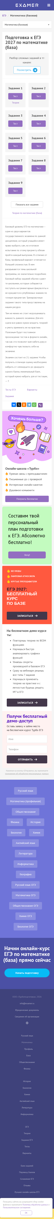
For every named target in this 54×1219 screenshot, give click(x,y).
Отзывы (27, 1185)
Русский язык (25, 790)
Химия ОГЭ (25, 916)
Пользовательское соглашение (16, 1207)
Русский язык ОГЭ (25, 885)
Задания (9, 396)
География (26, 874)
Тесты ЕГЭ (10, 389)
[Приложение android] (27, 1023)
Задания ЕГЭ (27, 1140)
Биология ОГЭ (25, 926)
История (35, 822)
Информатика (25, 864)
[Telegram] (29, 404)
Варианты (32, 389)
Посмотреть (24, 70)
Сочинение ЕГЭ (27, 1179)
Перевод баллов (27, 1172)
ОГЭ (27, 1126)
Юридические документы (27, 1010)
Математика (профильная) (25, 801)
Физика (15, 822)
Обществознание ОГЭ (25, 905)
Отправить (25, 759)
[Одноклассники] (24, 404)
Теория (27, 1133)
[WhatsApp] (34, 404)
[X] (19, 404)
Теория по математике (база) (27, 212)
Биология (16, 832)
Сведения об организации (27, 1016)
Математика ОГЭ (26, 895)
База (28, 1055)
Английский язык (25, 843)
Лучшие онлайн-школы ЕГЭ (27, 1192)
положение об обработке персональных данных (27, 773)
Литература (25, 853)
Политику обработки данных (35, 1204)
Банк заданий (27, 1165)
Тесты (27, 1146)
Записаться (25, 615)
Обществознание (26, 811)
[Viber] (40, 405)
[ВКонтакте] (14, 404)
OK (26, 1213)
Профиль (28, 1049)
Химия (36, 832)
